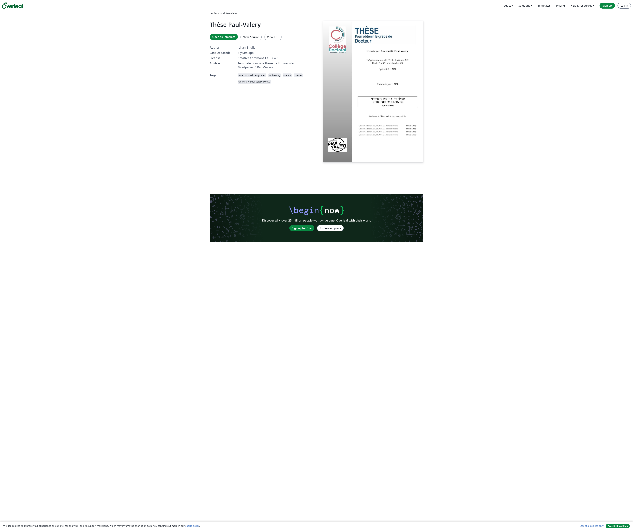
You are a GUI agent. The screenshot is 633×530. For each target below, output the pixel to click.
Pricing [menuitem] (560, 5)
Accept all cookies (618, 526)
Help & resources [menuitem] (581, 5)
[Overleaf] (12, 5)
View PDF (273, 37)
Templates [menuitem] (544, 5)
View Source (251, 37)
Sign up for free (302, 228)
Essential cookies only (591, 525)
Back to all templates (223, 13)
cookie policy (192, 525)
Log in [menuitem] (624, 5)
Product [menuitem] (506, 5)
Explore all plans (330, 228)
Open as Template (223, 37)
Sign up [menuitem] (607, 5)
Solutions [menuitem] (524, 5)
